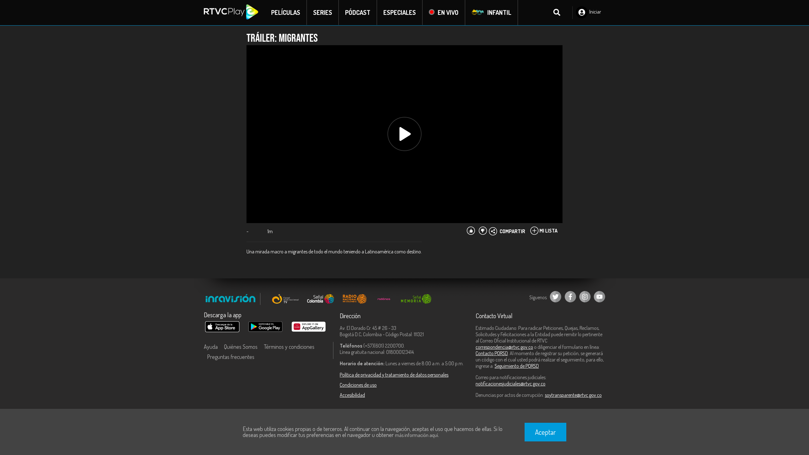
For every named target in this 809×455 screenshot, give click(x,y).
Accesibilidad (352, 395)
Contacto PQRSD (492, 353)
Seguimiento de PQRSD (517, 366)
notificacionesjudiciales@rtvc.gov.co (510, 383)
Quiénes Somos (241, 346)
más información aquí (416, 435)
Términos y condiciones (289, 346)
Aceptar (545, 432)
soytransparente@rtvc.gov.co (573, 395)
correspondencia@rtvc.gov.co (504, 347)
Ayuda (211, 346)
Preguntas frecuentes (230, 356)
